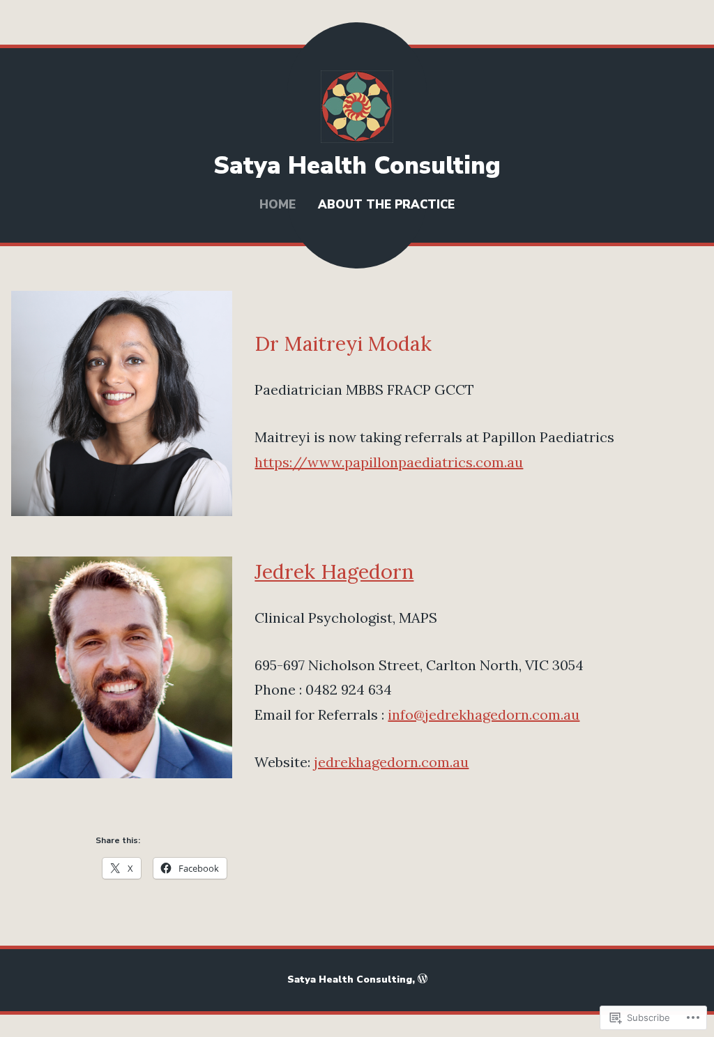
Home (277, 205)
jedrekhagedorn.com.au (391, 762)
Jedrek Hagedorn (334, 571)
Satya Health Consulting (357, 165)
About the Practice (386, 205)
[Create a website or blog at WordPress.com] (422, 979)
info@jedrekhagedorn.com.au (483, 714)
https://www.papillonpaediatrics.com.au (389, 462)
